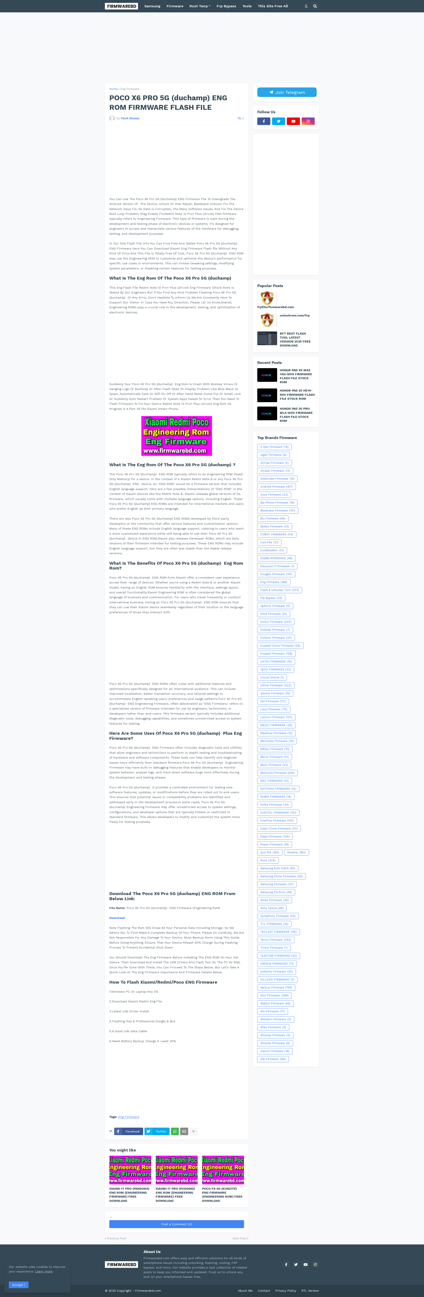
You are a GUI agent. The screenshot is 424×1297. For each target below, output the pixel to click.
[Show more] (193, 1131)
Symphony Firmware (278, 916)
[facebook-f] (263, 121)
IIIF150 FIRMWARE (276, 661)
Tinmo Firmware (274, 947)
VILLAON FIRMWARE (277, 979)
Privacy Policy (285, 1290)
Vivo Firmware (274, 995)
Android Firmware (276, 486)
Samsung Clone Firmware (281, 876)
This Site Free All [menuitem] (273, 6)
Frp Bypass (271, 598)
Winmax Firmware (275, 1035)
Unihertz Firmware (276, 971)
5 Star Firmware (274, 447)
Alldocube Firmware (277, 478)
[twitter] (278, 121)
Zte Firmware (273, 1059)
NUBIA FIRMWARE (276, 796)
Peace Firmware (274, 844)
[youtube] (293, 121)
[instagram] (308, 121)
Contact (264, 1290)
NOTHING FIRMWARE (278, 788)
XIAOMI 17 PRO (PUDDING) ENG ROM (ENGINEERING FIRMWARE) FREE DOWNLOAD (175, 1194)
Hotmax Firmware (275, 629)
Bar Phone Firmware (277, 502)
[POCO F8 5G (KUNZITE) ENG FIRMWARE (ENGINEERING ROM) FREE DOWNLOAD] (223, 1170)
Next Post (239, 1238)
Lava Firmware (273, 709)
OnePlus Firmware (277, 820)
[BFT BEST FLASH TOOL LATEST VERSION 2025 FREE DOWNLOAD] (267, 338)
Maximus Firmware (276, 733)
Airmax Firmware (274, 462)
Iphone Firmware (275, 693)
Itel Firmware (273, 701)
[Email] (184, 1131)
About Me (245, 1290)
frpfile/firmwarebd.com (275, 307)
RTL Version (310, 1290)
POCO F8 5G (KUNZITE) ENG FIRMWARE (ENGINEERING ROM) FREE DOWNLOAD (222, 1194)
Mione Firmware (274, 757)
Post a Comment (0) (176, 1224)
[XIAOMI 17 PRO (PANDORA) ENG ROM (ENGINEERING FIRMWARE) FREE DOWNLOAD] (130, 1170)
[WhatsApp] (175, 1131)
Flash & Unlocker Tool (279, 590)
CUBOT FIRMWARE (276, 534)
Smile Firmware (274, 900)
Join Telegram (289, 92)
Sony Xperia (272, 908)
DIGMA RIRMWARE (276, 558)
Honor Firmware (276, 621)
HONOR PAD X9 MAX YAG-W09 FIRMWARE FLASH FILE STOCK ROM (296, 376)
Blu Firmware (272, 518)
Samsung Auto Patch (277, 868)
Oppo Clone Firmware (279, 828)
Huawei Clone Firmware (280, 645)
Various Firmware (276, 987)
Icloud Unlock (272, 677)
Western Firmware (275, 1019)
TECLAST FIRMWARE (278, 931)
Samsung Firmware (276, 884)
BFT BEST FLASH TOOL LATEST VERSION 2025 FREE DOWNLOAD (295, 339)
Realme (296, 852)
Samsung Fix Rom (276, 892)
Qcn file (269, 852)
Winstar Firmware (275, 1043)
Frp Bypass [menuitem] (226, 6)
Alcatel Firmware (275, 470)
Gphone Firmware (275, 606)
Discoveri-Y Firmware (277, 566)
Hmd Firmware (273, 613)
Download (117, 918)
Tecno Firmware (275, 939)
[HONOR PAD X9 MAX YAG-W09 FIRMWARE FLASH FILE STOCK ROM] (267, 375)
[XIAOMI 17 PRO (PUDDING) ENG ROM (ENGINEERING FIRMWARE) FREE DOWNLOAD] (177, 1170)
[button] (306, 6)
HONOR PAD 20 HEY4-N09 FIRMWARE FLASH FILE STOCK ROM (297, 394)
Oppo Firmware (275, 836)
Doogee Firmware (276, 574)
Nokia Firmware (274, 804)
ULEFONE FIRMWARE (278, 955)
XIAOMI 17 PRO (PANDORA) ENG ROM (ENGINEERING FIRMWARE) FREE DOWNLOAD (129, 1194)
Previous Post (116, 1238)
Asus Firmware (274, 494)
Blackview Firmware (277, 510)
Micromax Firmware (277, 741)
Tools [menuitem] (247, 6)
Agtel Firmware (273, 454)
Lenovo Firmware (276, 717)
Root (268, 860)
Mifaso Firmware (275, 749)
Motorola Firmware (277, 772)
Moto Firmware (274, 765)
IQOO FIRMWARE (275, 669)
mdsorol (168, 1290)
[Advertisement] (212, 48)
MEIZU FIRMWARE (276, 725)
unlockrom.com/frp (295, 315)
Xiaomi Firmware (275, 1051)
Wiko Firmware (273, 1027)
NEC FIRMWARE (274, 780)
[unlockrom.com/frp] (267, 320)
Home (113, 88)
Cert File (269, 542)
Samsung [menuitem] (152, 6)
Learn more (44, 1271)
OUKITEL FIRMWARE (278, 812)
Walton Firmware (275, 1003)
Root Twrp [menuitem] (198, 6)
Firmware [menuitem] (175, 6)
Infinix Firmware (276, 685)
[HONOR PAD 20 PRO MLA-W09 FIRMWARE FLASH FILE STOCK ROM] (267, 413)
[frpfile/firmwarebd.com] (267, 298)
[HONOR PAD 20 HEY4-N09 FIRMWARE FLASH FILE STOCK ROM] (267, 395)
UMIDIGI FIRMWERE (277, 963)
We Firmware (272, 1011)
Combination (272, 550)
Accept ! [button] (18, 1285)
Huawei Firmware (276, 653)
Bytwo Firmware (274, 526)
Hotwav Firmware (276, 637)
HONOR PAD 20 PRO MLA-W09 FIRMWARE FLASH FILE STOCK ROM (296, 414)
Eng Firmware (129, 88)
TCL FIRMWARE (274, 924)
